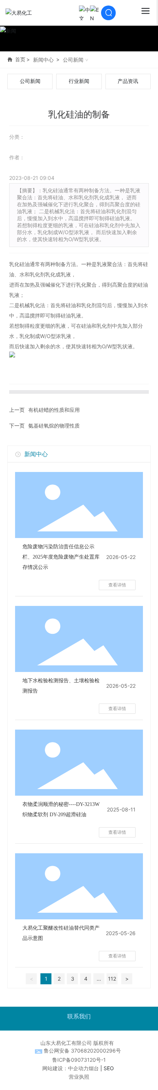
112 (112, 978)
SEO (109, 1068)
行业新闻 (79, 81)
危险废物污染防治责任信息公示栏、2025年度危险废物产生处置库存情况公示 (61, 557)
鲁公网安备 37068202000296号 (82, 1050)
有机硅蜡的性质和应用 (54, 410)
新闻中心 (43, 60)
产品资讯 (128, 81)
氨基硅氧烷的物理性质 (54, 425)
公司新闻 (73, 60)
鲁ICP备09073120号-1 (79, 1060)
